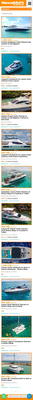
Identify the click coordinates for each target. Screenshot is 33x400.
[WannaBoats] (12, 3)
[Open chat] (29, 396)
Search (6, 9)
